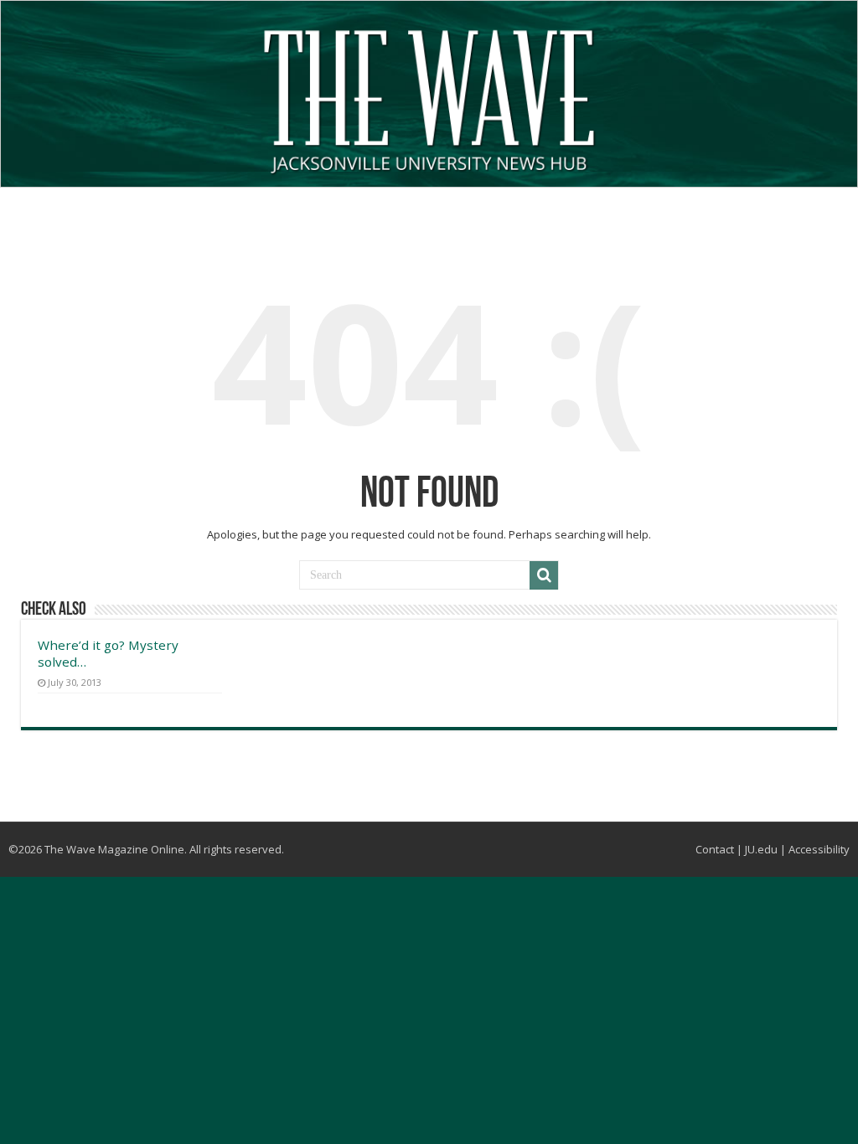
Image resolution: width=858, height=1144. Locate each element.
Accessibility (819, 849)
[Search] (544, 575)
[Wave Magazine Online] (429, 98)
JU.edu (761, 849)
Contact (714, 849)
